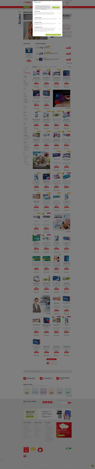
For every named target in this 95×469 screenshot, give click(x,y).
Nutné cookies (37, 11)
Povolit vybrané (49, 34)
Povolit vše (56, 7)
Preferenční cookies (38, 22)
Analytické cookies (38, 17)
